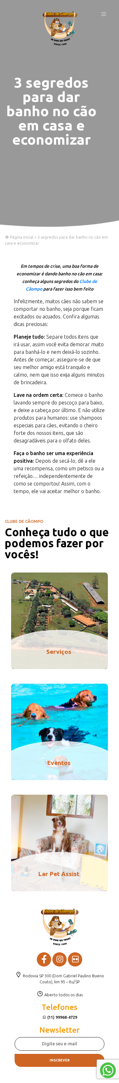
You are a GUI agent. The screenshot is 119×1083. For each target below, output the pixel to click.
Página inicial (21, 237)
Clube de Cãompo (60, 28)
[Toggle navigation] (104, 15)
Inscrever (59, 1060)
